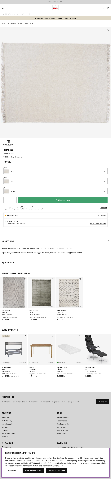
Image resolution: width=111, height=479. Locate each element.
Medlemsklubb (62, 430)
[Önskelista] (104, 8)
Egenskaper (8, 262)
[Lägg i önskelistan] (108, 29)
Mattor (20, 23)
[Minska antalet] (6, 200)
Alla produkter (11, 23)
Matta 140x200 (29, 23)
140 (12, 181)
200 (12, 171)
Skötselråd (5, 437)
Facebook (7, 447)
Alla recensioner (63, 417)
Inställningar (13, 470)
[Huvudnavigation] (7, 8)
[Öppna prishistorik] (18, 376)
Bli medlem (103, 402)
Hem (3, 23)
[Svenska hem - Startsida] (55, 7)
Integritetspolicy (7, 424)
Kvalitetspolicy (7, 421)
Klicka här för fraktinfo (98, 224)
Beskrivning (8, 241)
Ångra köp (5, 417)
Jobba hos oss (62, 421)
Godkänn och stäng (33, 470)
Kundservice (61, 427)
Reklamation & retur (9, 433)
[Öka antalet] (14, 200)
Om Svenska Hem (63, 424)
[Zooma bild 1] (55, 82)
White (13, 191)
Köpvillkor (5, 427)
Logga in (103, 208)
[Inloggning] (99, 8)
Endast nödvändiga (57, 470)
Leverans (5, 430)
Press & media (62, 433)
